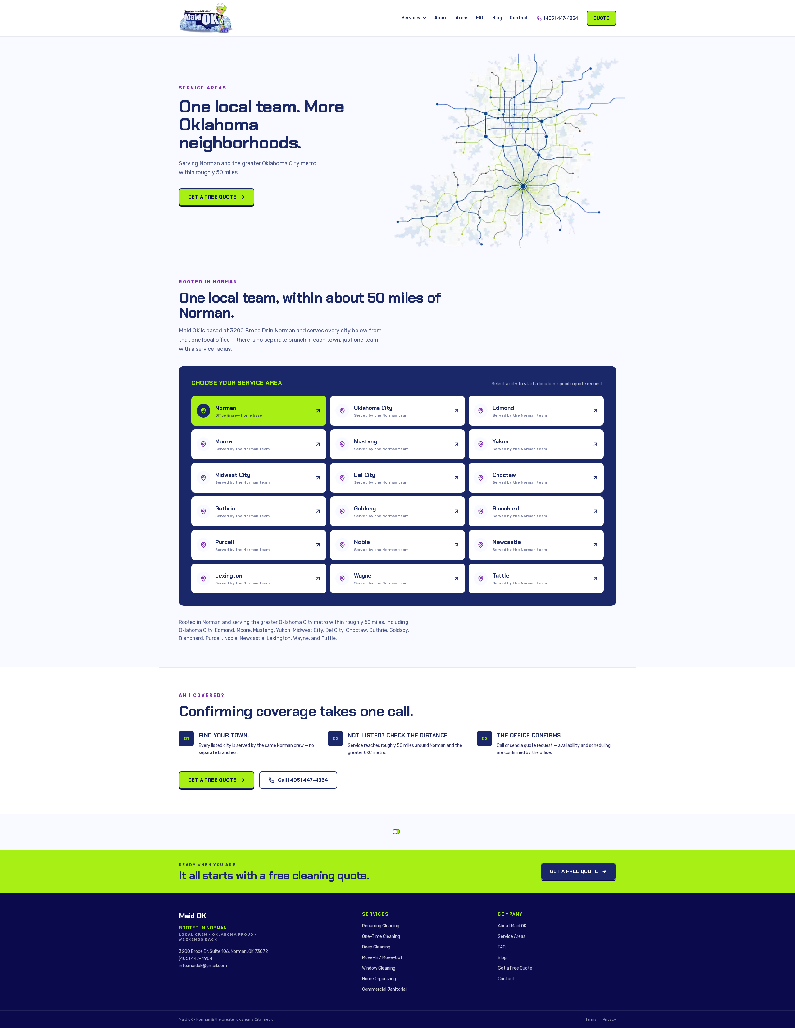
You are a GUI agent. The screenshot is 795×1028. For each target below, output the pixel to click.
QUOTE (601, 18)
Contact (519, 18)
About (441, 18)
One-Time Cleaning (381, 936)
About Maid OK (512, 926)
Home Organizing (379, 978)
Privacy (609, 1019)
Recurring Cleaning (380, 926)
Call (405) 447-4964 (303, 780)
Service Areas (511, 936)
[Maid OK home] (206, 18)
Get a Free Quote (212, 197)
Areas (462, 18)
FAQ (480, 18)
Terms (591, 1019)
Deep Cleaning (376, 947)
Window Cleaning (378, 968)
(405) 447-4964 (561, 18)
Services (411, 18)
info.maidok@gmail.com (203, 965)
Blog (497, 18)
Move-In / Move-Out (382, 957)
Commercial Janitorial (384, 989)
